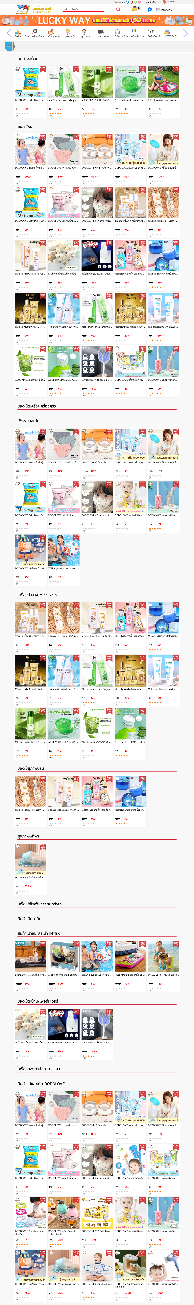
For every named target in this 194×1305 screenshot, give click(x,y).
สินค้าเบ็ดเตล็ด (171, 36)
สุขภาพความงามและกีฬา (122, 36)
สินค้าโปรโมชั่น (21, 36)
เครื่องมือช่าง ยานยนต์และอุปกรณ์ (155, 36)
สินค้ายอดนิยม (38, 36)
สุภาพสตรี (86, 36)
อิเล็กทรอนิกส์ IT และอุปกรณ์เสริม (138, 36)
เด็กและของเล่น (72, 36)
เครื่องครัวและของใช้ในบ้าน (55, 36)
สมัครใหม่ (152, 2)
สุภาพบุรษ (103, 36)
